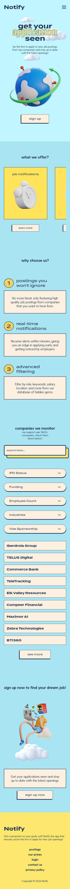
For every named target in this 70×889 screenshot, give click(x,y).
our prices (35, 854)
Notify (14, 7)
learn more (26, 228)
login (35, 859)
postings (35, 849)
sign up (35, 118)
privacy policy (35, 869)
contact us (35, 864)
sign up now (35, 794)
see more (35, 654)
